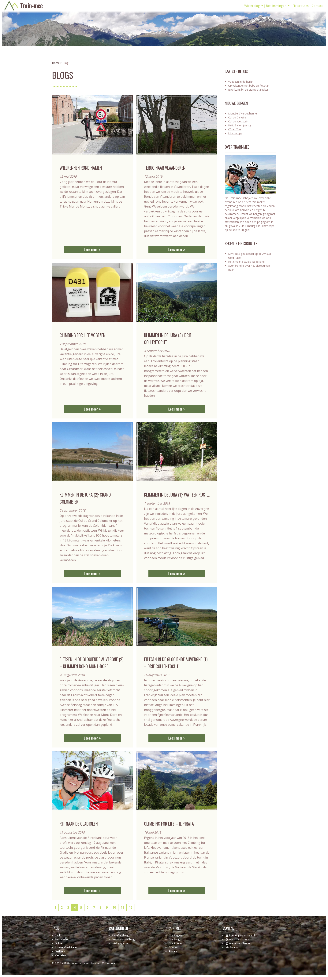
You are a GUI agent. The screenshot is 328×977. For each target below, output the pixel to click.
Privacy (173, 951)
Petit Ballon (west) (239, 125)
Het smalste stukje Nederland (246, 261)
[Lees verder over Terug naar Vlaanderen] (176, 124)
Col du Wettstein (238, 121)
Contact (317, 6)
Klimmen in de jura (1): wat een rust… (177, 494)
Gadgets (60, 951)
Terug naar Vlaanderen (164, 168)
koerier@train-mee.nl (242, 935)
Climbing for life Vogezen (82, 335)
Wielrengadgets (121, 943)
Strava (234, 947)
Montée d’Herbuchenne (242, 113)
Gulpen (59, 943)
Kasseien (60, 955)
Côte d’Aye (234, 129)
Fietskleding (62, 939)
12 (130, 907)
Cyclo (58, 935)
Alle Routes (176, 943)
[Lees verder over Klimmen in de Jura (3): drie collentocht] (176, 292)
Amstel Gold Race (66, 947)
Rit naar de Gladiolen (79, 823)
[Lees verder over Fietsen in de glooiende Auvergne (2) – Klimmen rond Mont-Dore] (92, 616)
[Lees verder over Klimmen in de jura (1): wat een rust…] (176, 451)
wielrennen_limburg (240, 943)
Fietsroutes (301, 6)
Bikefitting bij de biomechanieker (248, 89)
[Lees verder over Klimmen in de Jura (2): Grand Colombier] (92, 451)
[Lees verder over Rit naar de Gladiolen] (92, 780)
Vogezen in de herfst (240, 81)
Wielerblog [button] (252, 6)
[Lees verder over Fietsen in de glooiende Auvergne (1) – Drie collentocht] (176, 616)
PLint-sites (108, 963)
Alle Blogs (175, 939)
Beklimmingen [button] (276, 6)
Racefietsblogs (121, 935)
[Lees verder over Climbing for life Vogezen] (92, 292)
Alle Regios (175, 935)
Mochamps (235, 133)
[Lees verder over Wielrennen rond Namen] (92, 124)
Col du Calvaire (237, 117)
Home (56, 63)
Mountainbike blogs (124, 939)
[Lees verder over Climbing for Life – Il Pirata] (176, 780)
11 (122, 907)
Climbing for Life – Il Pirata (169, 823)
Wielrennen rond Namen (81, 168)
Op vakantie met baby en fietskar (248, 85)
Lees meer (91, 249)
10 (114, 907)
